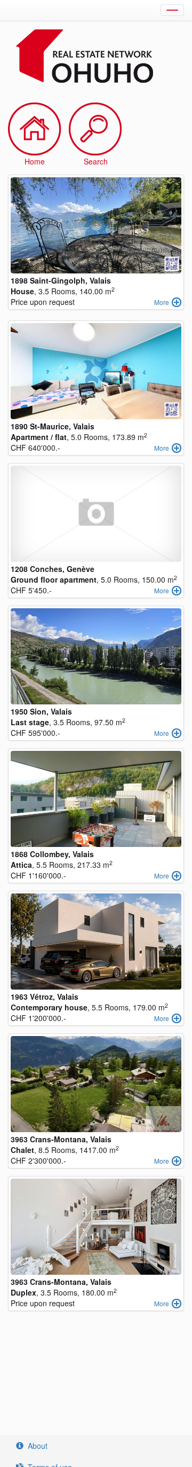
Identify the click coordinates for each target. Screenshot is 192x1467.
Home (35, 161)
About (37, 1445)
